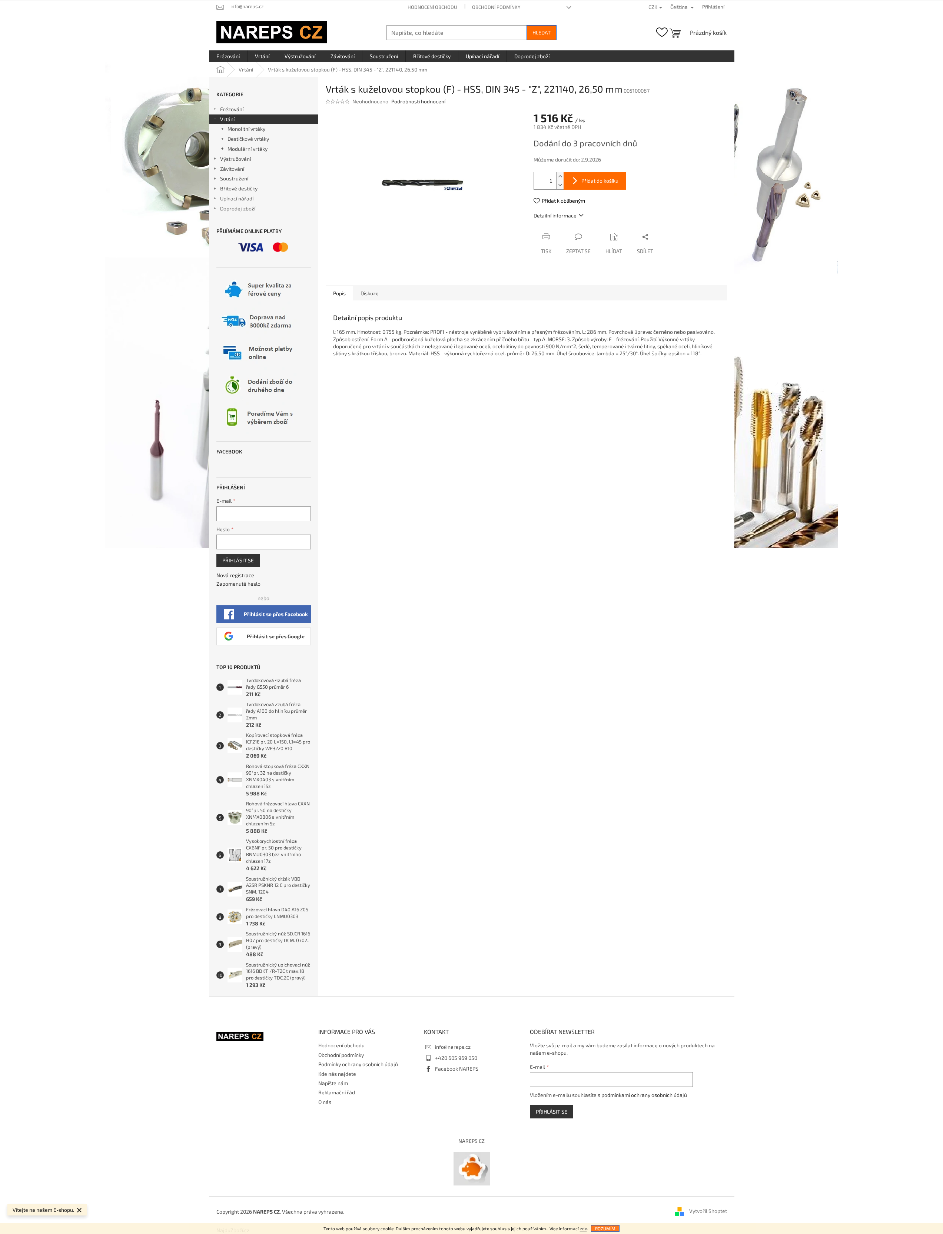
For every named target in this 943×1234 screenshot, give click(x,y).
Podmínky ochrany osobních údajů (358, 1064)
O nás (324, 1102)
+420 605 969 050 (456, 1058)
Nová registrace (235, 575)
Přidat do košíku (599, 180)
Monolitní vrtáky (246, 129)
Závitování (232, 169)
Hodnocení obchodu (432, 7)
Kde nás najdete (337, 1074)
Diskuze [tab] (370, 293)
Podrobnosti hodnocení (418, 101)
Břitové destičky (239, 188)
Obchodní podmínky (496, 7)
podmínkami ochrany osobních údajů (644, 1095)
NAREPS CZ (471, 1141)
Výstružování (235, 159)
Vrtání (227, 119)
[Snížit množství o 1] (560, 185)
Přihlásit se (238, 560)
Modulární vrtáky (248, 149)
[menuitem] (228, 56)
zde (583, 1228)
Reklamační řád (336, 1092)
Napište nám (333, 1083)
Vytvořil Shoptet (708, 1211)
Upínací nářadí (236, 198)
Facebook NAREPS (456, 1068)
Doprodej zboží (237, 208)
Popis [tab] (339, 293)
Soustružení (234, 178)
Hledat (541, 32)
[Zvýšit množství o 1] (560, 176)
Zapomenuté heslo (238, 584)
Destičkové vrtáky (248, 139)
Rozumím (605, 1228)
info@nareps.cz (453, 1047)
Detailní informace (555, 215)
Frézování (231, 109)
